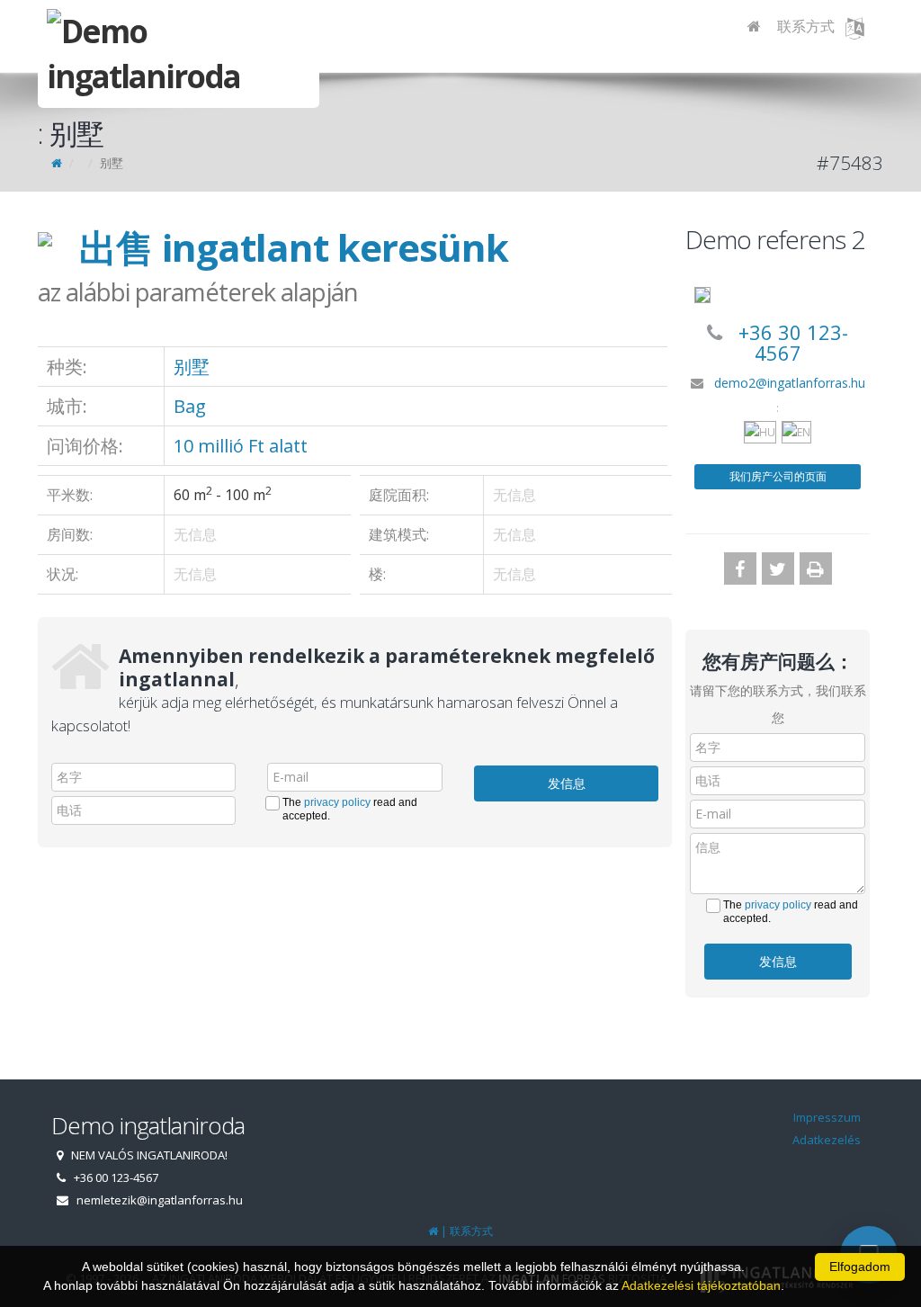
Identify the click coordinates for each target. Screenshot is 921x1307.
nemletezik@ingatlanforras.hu (159, 1200)
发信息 (567, 783)
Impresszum (827, 1117)
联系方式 (806, 26)
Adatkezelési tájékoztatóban (701, 1285)
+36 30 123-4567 (793, 342)
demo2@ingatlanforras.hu (789, 382)
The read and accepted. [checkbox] (349, 809)
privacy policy (337, 802)
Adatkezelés (826, 1140)
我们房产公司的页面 (778, 476)
